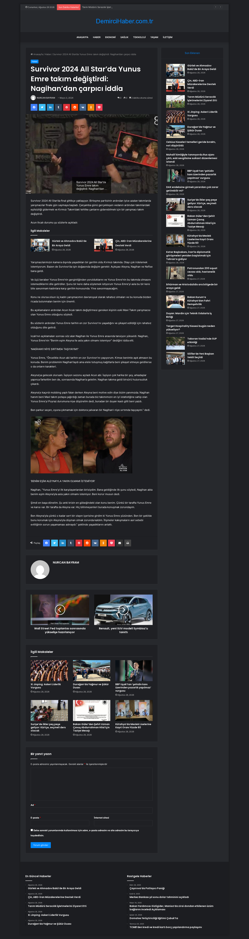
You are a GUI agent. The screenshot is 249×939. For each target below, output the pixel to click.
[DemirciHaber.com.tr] (124, 21)
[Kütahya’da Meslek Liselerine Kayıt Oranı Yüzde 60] (134, 710)
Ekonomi (110, 37)
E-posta (36, 817)
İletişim (167, 37)
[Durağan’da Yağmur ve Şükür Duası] (91, 670)
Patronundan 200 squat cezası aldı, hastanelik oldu (202, 272)
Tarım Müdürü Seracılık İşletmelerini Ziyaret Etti (107, 7)
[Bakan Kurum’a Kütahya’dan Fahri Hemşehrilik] (175, 301)
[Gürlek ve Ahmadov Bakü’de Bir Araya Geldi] (40, 245)
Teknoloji (139, 37)
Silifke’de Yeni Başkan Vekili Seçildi (200, 355)
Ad (33, 805)
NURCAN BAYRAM (46, 98)
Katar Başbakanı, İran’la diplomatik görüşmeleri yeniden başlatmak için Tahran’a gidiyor (188, 255)
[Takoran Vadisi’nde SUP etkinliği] (175, 343)
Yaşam (154, 37)
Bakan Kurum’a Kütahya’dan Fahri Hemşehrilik (198, 300)
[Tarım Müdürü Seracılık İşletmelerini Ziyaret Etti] (175, 101)
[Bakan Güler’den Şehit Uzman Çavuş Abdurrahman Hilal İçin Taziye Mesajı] (91, 710)
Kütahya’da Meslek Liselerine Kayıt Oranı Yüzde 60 (133, 726)
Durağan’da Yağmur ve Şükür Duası (91, 686)
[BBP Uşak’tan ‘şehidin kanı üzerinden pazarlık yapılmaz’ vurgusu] (134, 670)
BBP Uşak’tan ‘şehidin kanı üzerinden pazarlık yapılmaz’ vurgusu (133, 687)
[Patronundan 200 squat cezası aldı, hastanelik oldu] (175, 273)
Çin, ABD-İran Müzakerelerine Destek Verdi (201, 84)
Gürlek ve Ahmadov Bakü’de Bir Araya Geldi (201, 67)
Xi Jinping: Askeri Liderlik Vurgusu (46, 686)
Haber (96, 37)
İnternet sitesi (101, 817)
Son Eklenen (192, 53)
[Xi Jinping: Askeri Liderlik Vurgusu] (49, 670)
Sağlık (124, 37)
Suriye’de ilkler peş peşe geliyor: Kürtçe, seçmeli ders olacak (48, 727)
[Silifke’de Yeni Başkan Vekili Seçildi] (175, 358)
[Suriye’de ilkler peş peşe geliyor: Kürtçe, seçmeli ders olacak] (49, 710)
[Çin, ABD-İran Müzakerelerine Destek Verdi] (103, 245)
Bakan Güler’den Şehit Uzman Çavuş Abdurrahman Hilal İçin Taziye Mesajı (91, 727)
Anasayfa (82, 37)
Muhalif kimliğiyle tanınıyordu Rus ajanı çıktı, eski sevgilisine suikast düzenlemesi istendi (191, 158)
